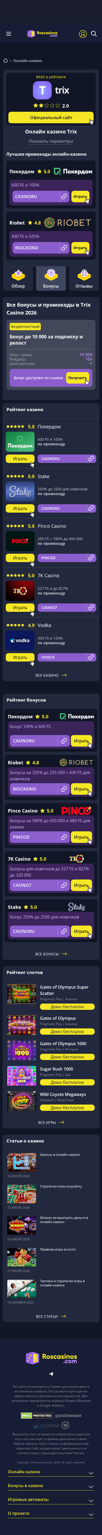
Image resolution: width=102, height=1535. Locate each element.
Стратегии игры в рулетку (61, 1186)
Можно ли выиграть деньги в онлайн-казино (64, 1219)
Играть (80, 196)
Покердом (21, 171)
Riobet (17, 223)
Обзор (18, 286)
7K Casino (48, 575)
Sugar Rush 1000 (56, 1069)
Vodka (44, 625)
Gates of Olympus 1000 (63, 1043)
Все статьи (47, 1316)
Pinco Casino (52, 526)
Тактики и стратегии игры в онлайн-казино (62, 1283)
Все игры (47, 1122)
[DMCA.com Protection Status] (37, 1416)
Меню (10, 34)
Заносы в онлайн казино (60, 1154)
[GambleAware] (68, 1416)
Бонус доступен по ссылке (38, 377)
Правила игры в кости (58, 1249)
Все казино (47, 675)
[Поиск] (94, 34)
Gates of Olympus (58, 1018)
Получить (77, 377)
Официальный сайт (51, 117)
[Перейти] (5, 61)
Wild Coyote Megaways (63, 1094)
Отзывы (84, 286)
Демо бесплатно (67, 1007)
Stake (43, 476)
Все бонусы (47, 953)
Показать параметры (51, 141)
